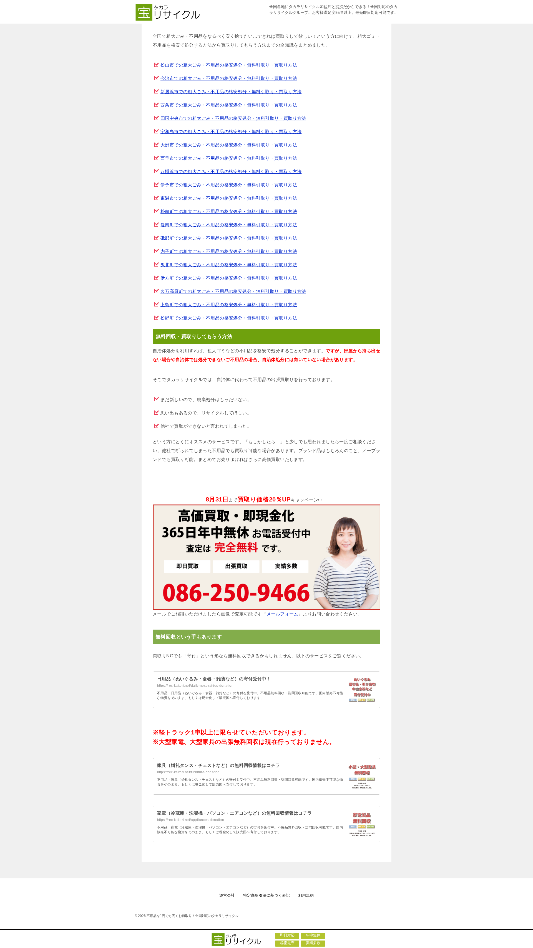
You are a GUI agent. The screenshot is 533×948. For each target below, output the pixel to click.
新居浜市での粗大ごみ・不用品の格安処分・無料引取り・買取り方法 (230, 91)
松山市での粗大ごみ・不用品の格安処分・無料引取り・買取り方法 (228, 65)
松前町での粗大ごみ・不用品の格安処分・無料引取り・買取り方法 (228, 211)
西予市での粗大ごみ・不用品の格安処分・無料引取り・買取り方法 (228, 158)
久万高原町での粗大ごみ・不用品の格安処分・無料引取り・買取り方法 (233, 291)
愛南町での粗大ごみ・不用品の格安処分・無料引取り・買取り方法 (228, 224)
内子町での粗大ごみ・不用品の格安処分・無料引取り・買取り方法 (228, 251)
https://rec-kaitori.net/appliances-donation (190, 820)
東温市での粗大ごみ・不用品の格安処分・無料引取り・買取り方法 (228, 198)
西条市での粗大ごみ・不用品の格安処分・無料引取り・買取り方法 (228, 105)
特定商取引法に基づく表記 (266, 895)
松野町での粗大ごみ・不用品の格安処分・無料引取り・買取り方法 (228, 318)
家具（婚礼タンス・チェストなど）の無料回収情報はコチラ (218, 765)
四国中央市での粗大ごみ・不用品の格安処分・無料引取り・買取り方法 (233, 118)
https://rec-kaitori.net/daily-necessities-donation (195, 686)
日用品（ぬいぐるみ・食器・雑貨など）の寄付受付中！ (214, 678)
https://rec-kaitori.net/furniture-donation (188, 772)
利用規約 (306, 895)
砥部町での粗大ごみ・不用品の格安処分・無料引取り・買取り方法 (228, 238)
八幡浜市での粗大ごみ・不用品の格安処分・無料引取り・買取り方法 (230, 171)
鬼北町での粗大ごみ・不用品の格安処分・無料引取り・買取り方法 (228, 264)
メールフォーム (282, 614)
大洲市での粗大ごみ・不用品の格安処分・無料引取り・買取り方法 (228, 145)
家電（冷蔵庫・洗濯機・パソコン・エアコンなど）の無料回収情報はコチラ (234, 813)
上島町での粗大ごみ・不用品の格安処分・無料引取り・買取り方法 (228, 304)
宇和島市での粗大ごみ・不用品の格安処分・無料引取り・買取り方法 (230, 131)
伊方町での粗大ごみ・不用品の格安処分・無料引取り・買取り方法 (228, 278)
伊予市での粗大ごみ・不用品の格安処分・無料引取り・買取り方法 (228, 184)
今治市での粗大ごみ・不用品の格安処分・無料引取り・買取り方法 (228, 78)
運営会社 (227, 895)
